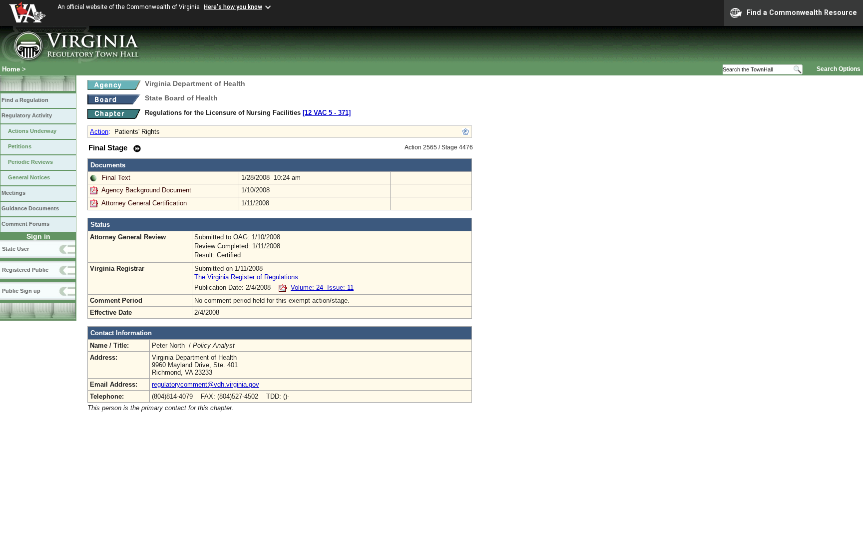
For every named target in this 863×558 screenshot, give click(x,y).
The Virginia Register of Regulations (246, 277)
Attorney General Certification (144, 203)
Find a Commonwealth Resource (802, 12)
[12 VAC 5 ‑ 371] (327, 112)
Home (11, 69)
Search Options (839, 69)
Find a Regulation (24, 100)
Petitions (19, 146)
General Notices (29, 177)
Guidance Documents (30, 208)
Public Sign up (21, 291)
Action (99, 131)
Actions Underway (32, 131)
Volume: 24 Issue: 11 (322, 287)
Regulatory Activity (26, 115)
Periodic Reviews (30, 162)
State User (15, 249)
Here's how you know (233, 6)
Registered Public (25, 270)
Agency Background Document (146, 190)
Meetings (13, 193)
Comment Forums (25, 224)
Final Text (116, 177)
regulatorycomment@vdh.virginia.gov (205, 384)
